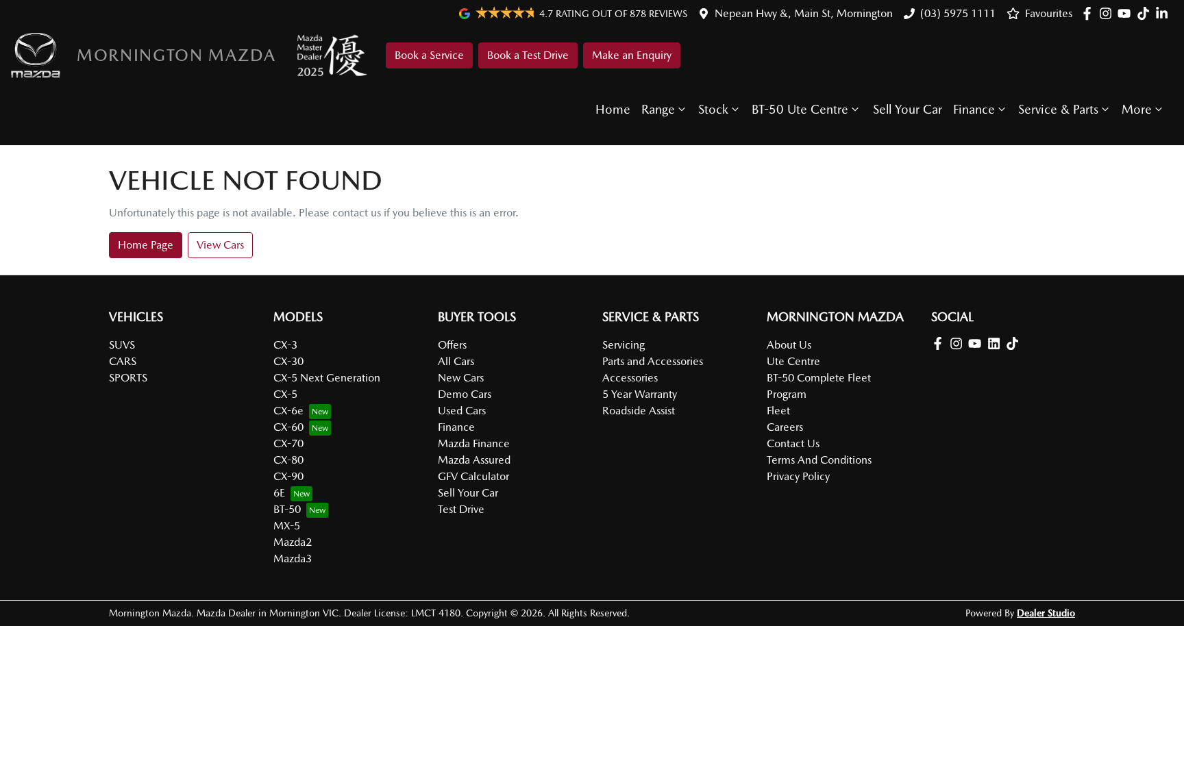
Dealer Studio (1046, 612)
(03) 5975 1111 (958, 13)
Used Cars (462, 410)
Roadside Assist (638, 410)
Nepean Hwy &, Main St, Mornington (804, 13)
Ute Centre (793, 361)
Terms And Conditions (819, 459)
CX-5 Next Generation (326, 377)
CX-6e (288, 410)
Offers (452, 344)
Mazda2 (292, 542)
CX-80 (288, 459)
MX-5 (286, 525)
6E (279, 492)
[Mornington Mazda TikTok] (1015, 343)
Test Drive (461, 509)
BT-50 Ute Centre (800, 109)
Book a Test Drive (528, 55)
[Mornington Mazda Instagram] (1108, 13)
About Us (789, 344)
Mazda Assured (474, 459)
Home (612, 109)
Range (658, 109)
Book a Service (429, 55)
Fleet (778, 410)
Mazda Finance (474, 443)
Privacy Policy (798, 476)
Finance (974, 109)
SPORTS (128, 377)
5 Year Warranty (639, 394)
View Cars (220, 244)
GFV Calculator (473, 476)
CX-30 (288, 361)
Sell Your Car (907, 109)
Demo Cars (464, 394)
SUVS (122, 344)
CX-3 (285, 344)
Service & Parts (1058, 109)
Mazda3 (292, 558)
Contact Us (793, 443)
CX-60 (288, 427)
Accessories (630, 377)
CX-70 (288, 443)
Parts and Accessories (652, 361)
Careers (785, 427)
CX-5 (285, 394)
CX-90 (288, 476)
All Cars (456, 361)
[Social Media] (1146, 13)
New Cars (461, 377)
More (1137, 109)
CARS (122, 361)
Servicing (623, 344)
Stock (713, 109)
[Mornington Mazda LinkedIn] (1164, 13)
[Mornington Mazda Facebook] (1090, 13)
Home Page (145, 244)
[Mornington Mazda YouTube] (1127, 13)
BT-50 (287, 509)
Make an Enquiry (631, 55)
